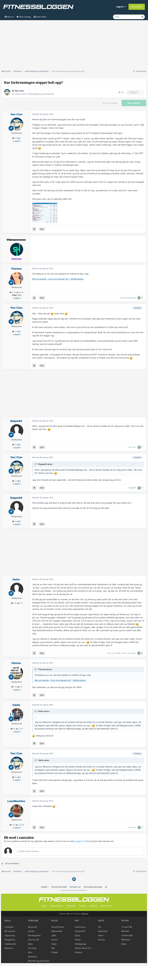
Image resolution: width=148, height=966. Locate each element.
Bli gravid (32, 927)
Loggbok (17, 141)
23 (16, 138)
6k (14, 729)
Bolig (8, 920)
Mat (53, 948)
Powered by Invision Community (74, 890)
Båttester (125, 939)
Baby (30, 944)
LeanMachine (16, 801)
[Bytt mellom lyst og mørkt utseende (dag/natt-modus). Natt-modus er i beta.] (106, 887)
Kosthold (71, 906)
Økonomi (9, 948)
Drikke (78, 939)
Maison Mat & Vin (83, 948)
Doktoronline (106, 906)
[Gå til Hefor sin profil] (16, 589)
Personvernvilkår (59, 887)
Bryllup (101, 939)
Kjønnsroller (56, 931)
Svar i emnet (133, 103)
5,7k (14, 292)
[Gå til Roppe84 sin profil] (16, 430)
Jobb (53, 935)
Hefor (16, 579)
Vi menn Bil (126, 927)
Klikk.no (85, 914)
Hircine (123, 298)
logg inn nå (81, 841)
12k (14, 825)
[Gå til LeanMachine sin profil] (16, 810)
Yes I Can (19, 90)
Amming (32, 948)
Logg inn (120, 6)
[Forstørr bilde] (39, 148)
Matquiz (78, 952)
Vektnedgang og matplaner (41, 94)
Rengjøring (10, 939)
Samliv (54, 939)
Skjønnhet (102, 931)
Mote (101, 920)
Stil (99, 927)
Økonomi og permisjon (38, 961)
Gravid (31, 931)
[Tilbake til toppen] (74, 879)
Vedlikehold (10, 944)
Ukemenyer (80, 927)
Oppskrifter (80, 931)
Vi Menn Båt (127, 935)
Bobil (123, 944)
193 (15, 603)
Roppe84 (132, 298)
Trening (82, 906)
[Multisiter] (34, 229)
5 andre (133, 653)
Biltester (125, 931)
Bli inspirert (10, 931)
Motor (125, 920)
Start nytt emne (109, 103)
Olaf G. (124, 653)
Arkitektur (9, 927)
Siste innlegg (24, 17)
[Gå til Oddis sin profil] (16, 714)
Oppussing (10, 935)
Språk (44, 887)
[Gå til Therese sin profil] (16, 278)
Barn (30, 952)
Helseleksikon (56, 906)
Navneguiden (34, 935)
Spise (77, 935)
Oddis (118, 653)
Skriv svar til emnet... (29, 851)
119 (15, 687)
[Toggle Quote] (36, 464)
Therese (16, 268)
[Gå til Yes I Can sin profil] (7, 92)
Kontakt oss (75, 887)
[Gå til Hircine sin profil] (16, 672)
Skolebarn (33, 956)
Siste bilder (41, 17)
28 (16, 444)
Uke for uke (33, 939)
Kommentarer (57, 927)
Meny (10, 17)
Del (122, 92)
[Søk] (142, 17)
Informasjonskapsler (92, 887)
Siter (42, 229)
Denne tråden (131, 17)
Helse (44, 906)
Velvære (93, 906)
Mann (100, 935)
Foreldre (33, 920)
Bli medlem (137, 7)
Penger (54, 952)
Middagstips (80, 944)
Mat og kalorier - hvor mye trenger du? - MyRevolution (58, 279)
